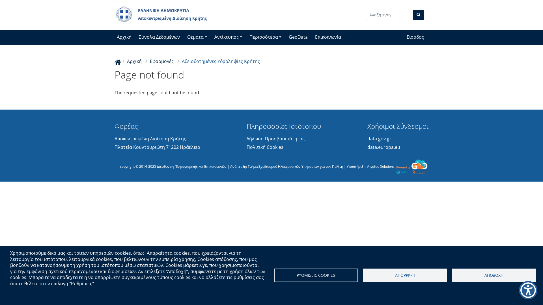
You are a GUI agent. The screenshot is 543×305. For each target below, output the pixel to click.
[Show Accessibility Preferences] (528, 290)
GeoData (298, 37)
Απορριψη (405, 275)
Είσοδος (415, 37)
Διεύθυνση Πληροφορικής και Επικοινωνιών (192, 166)
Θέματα (195, 37)
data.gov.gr (379, 139)
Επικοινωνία (328, 37)
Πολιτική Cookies (265, 147)
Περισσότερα (263, 37)
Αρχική (124, 37)
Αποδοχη (493, 275)
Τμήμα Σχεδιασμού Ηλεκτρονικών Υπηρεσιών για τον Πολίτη (295, 166)
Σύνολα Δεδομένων (159, 37)
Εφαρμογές (162, 61)
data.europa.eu (383, 147)
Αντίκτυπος (226, 37)
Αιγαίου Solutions (381, 166)
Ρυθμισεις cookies (316, 275)
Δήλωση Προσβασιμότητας (276, 139)
